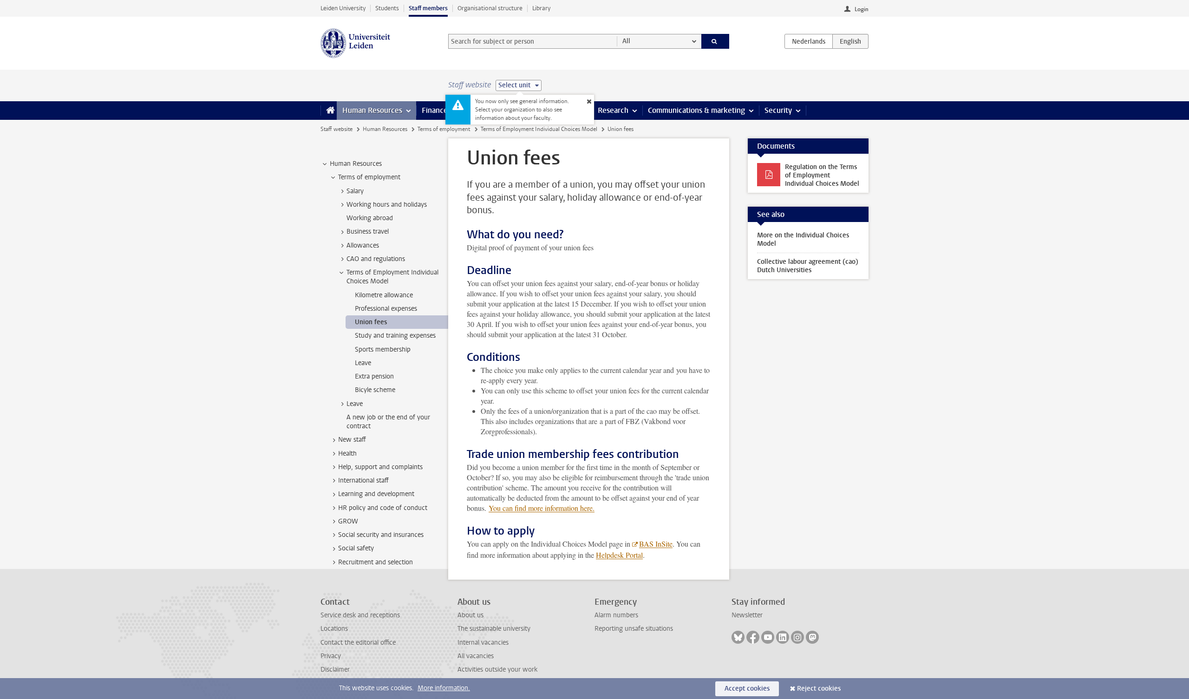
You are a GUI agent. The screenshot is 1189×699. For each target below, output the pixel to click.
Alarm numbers (616, 615)
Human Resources (372, 110)
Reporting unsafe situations (633, 628)
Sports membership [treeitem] (383, 349)
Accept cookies (747, 688)
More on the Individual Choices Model (803, 239)
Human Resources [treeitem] (356, 163)
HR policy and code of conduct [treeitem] (382, 507)
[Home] (328, 110)
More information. (444, 688)
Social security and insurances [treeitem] (381, 534)
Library (541, 8)
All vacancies (475, 656)
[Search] (715, 41)
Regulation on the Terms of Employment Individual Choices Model (822, 175)
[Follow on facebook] (752, 637)
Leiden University (343, 8)
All (626, 41)
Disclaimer (335, 669)
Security (778, 110)
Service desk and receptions (360, 615)
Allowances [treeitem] (362, 245)
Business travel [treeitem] (367, 231)
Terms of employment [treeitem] (369, 177)
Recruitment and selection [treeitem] (375, 562)
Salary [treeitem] (355, 191)
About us (470, 615)
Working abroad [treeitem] (369, 218)
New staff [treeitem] (352, 439)
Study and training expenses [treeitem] (395, 335)
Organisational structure (490, 8)
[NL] (808, 41)
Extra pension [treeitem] (374, 376)
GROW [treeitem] (348, 521)
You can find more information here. (541, 508)
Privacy (330, 656)
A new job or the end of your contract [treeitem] (388, 422)
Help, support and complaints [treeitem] (380, 467)
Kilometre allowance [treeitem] (384, 295)
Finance (435, 110)
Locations (334, 628)
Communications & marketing (696, 110)
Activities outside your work (497, 669)
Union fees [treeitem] (371, 322)
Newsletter (747, 615)
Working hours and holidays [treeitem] (386, 204)
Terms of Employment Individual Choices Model (539, 129)
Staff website (336, 129)
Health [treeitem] (347, 453)
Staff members (428, 8)
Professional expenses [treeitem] (386, 308)
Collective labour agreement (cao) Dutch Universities (807, 265)
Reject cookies (819, 688)
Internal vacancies (483, 642)
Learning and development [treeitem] (376, 494)
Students (387, 8)
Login (862, 9)
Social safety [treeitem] (356, 548)
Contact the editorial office (358, 642)
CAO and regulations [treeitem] (375, 259)
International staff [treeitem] (363, 480)
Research (613, 110)
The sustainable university (493, 628)
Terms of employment (444, 129)
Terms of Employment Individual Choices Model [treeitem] (392, 277)
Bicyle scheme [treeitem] (375, 389)
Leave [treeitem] (363, 363)
